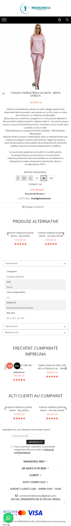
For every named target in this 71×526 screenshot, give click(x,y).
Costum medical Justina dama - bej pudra (20, 234)
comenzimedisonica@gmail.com (37, 495)
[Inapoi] (2, 93)
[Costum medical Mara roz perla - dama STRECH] (35, 57)
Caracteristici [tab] (11, 263)
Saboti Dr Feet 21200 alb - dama (19, 367)
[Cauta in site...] (67, 19)
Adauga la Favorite (34, 206)
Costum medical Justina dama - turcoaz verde (51, 234)
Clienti (34, 475)
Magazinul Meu (34, 461)
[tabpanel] (35, 57)
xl (37, 178)
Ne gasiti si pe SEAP (34, 468)
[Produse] (4, 20)
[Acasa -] (35, 8)
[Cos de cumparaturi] (59, 19)
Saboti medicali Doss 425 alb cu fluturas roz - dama (52, 367)
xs (44, 178)
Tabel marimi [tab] (11, 326)
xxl (51, 178)
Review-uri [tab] (11, 332)
